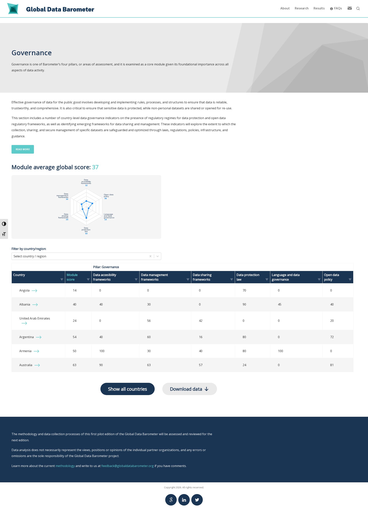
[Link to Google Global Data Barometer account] (171, 500)
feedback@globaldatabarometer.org (127, 466)
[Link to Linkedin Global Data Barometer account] (184, 500)
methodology (65, 466)
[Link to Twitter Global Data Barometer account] (197, 500)
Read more (23, 149)
